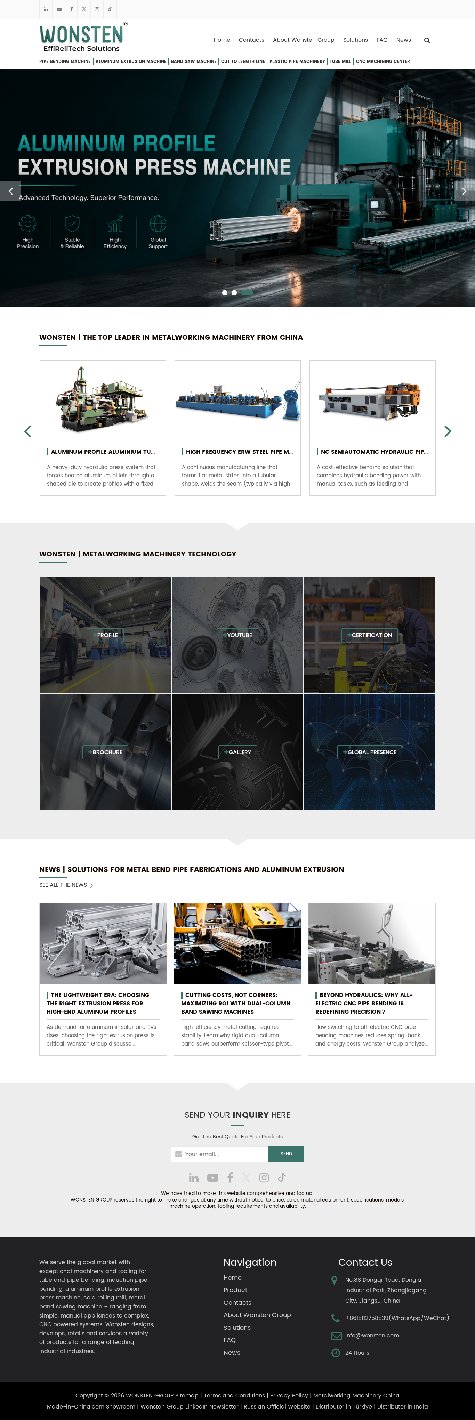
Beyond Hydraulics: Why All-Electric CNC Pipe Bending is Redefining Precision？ (364, 1003)
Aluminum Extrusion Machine (131, 61)
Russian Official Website (277, 1406)
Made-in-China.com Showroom (91, 1406)
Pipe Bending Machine (65, 61)
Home (222, 39)
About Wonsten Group (304, 39)
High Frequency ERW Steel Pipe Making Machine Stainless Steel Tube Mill (239, 452)
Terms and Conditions (234, 1395)
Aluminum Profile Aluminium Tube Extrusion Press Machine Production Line (105, 452)
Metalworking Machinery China (356, 1395)
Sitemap (187, 1395)
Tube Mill (340, 61)
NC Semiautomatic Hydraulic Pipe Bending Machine (374, 452)
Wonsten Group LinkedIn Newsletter (189, 1406)
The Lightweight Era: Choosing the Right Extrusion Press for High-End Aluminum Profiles (98, 1003)
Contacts (251, 39)
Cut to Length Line (243, 61)
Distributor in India (402, 1406)
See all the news (63, 885)
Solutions (355, 39)
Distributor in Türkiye (344, 1406)
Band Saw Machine (194, 61)
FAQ (382, 39)
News (403, 39)
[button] (224, 292)
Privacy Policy (289, 1395)
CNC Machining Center (383, 61)
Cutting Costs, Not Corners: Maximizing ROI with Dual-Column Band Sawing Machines (235, 1003)
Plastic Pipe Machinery (297, 61)
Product (235, 1290)
